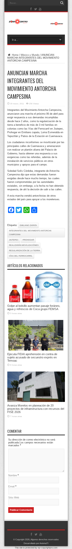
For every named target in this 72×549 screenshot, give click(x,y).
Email (11, 486)
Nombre (12, 475)
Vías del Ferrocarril (20, 256)
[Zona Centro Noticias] (36, 23)
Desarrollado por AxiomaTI (36, 543)
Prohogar (28, 240)
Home (14, 54)
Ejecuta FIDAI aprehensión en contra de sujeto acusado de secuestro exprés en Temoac (32, 357)
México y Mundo (30, 54)
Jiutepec (13, 240)
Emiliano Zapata (28, 225)
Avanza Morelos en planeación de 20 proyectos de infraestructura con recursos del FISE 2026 (35, 409)
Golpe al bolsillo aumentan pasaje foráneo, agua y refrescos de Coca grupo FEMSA (33, 307)
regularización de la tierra (24, 250)
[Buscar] (62, 3)
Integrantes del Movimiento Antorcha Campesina (30, 233)
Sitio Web (13, 497)
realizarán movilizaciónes (24, 245)
